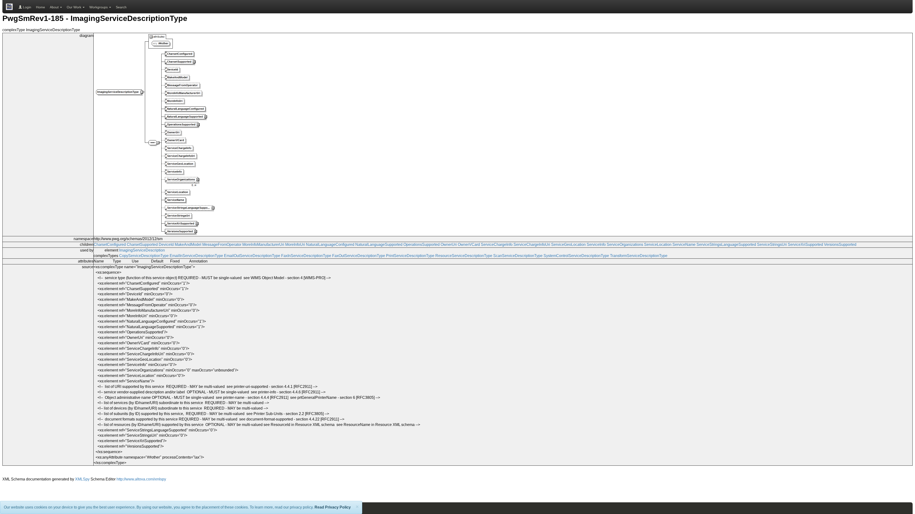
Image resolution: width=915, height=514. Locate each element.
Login (26, 7)
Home (40, 7)
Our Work (74, 7)
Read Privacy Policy (333, 507)
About (55, 7)
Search (121, 7)
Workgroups (99, 7)
